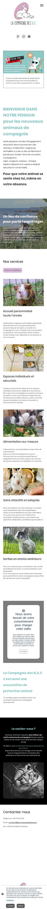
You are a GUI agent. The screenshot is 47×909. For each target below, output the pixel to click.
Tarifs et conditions (12, 270)
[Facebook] (18, 36)
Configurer (10, 900)
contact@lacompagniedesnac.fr (23, 822)
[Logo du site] (23, 13)
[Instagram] (23, 36)
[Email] (29, 36)
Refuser (21, 906)
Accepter (23, 651)
